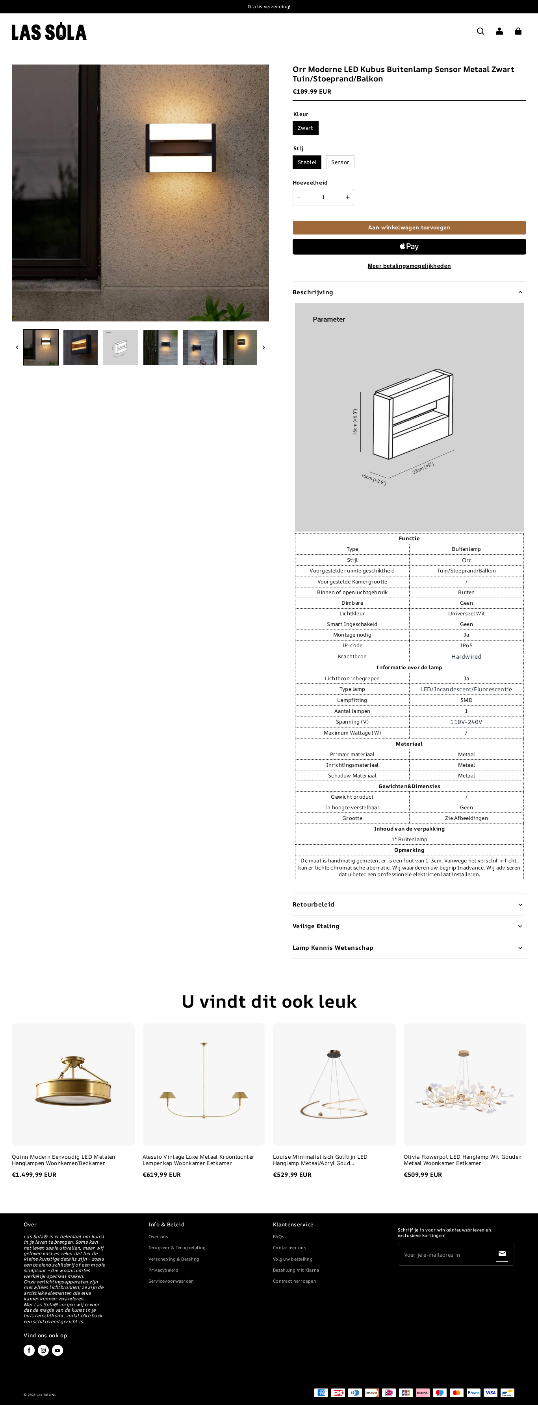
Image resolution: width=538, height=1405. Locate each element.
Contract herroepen (294, 1281)
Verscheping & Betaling (173, 1259)
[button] (480, 31)
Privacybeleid (163, 1270)
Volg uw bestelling (292, 1259)
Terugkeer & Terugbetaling (177, 1247)
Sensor (340, 162)
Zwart (306, 127)
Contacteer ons (289, 1247)
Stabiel (307, 162)
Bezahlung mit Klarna (296, 1270)
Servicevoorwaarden (171, 1281)
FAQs (278, 1236)
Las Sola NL (47, 1394)
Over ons (158, 1236)
